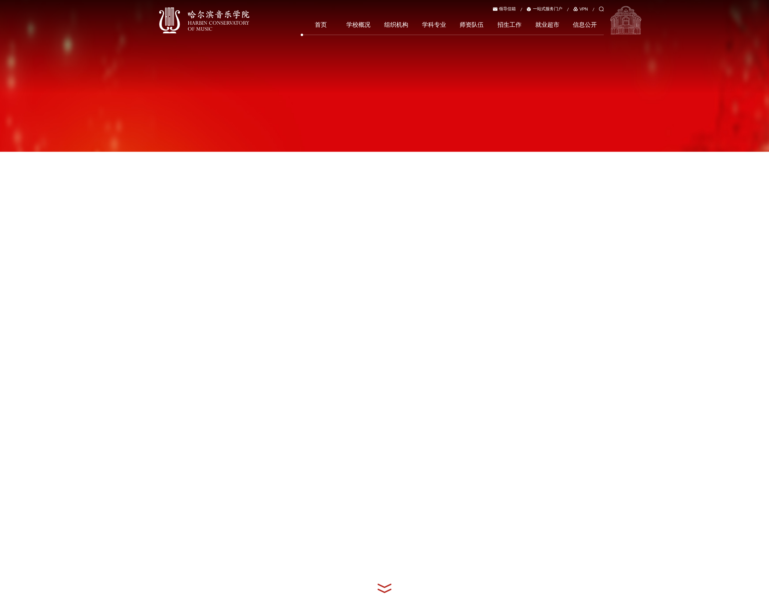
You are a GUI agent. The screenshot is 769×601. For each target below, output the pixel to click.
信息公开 (585, 24)
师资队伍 (472, 24)
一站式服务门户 (547, 8)
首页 (321, 24)
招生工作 (509, 24)
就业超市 (547, 24)
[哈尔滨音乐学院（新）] (204, 20)
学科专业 (434, 24)
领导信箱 (507, 8)
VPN (583, 9)
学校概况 (358, 24)
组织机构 (396, 24)
